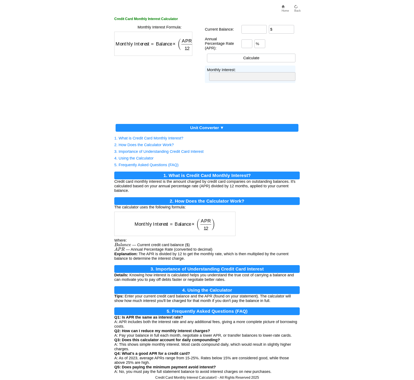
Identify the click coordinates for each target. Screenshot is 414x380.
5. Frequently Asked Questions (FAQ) (146, 165)
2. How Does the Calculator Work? (144, 145)
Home (285, 9)
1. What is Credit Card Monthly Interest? (148, 138)
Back (297, 9)
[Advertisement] (159, 88)
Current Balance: (219, 29)
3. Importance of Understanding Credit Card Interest (159, 151)
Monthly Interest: (221, 70)
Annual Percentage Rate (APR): (219, 43)
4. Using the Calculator (134, 158)
